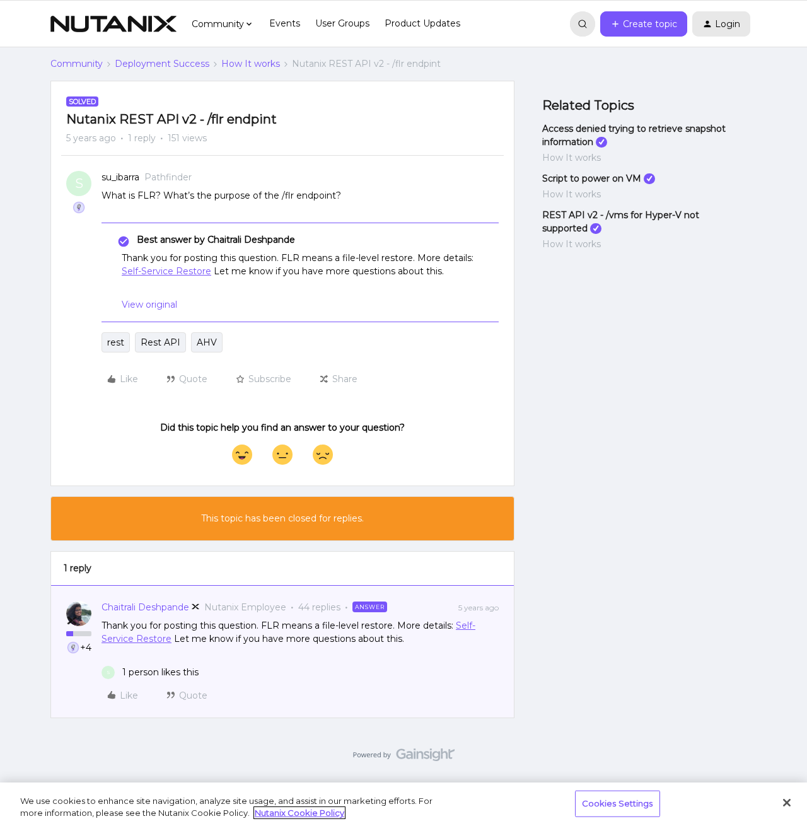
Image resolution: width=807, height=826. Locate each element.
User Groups (342, 23)
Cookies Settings (617, 803)
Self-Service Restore (166, 271)
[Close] (787, 803)
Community (76, 63)
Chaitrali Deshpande (145, 607)
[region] (403, 804)
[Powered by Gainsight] (404, 757)
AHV (207, 342)
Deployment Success (162, 63)
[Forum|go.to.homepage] (113, 24)
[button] (643, 24)
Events (284, 23)
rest (115, 342)
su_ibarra (120, 177)
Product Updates (422, 23)
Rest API (160, 342)
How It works (250, 63)
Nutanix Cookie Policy (299, 813)
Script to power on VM (591, 178)
